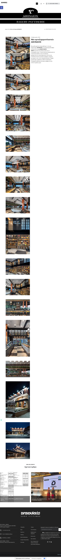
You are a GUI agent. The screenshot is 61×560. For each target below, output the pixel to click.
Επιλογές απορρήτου (37, 558)
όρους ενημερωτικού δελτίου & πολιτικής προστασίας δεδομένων (50, 534)
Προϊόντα (22, 532)
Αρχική (6, 29)
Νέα (9, 29)
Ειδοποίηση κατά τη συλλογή (23, 558)
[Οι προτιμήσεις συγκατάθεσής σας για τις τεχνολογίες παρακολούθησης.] (1, 420)
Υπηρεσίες (22, 527)
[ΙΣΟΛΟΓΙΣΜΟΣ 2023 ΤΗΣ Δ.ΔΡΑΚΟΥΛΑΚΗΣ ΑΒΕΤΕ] (15, 487)
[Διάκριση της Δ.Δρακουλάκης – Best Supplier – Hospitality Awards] (46, 487)
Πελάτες (22, 534)
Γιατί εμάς (22, 542)
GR (43, 3)
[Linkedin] (51, 542)
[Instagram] (47, 542)
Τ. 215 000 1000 (53, 3)
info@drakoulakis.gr (8, 534)
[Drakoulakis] (4, 3)
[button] (1, 7)
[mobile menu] (37, 4)
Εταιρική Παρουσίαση (24, 539)
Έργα (21, 529)
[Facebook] (49, 542)
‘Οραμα (32, 527)
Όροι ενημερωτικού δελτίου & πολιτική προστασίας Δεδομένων (35, 543)
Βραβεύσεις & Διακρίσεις (33, 533)
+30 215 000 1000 (6, 530)
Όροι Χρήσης (33, 538)
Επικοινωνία (33, 536)
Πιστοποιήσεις (33, 529)
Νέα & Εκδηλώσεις (24, 537)
